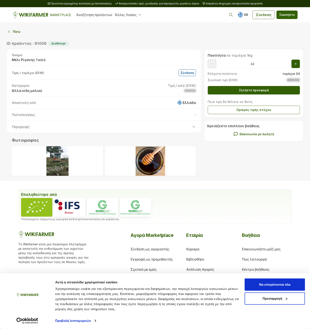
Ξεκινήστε (287, 14)
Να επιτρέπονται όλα (275, 284)
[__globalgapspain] (135, 207)
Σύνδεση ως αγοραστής (150, 249)
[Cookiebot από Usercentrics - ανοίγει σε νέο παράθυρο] (27, 321)
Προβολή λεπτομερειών (73, 320)
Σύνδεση (263, 15)
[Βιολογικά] (36, 207)
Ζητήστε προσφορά (254, 90)
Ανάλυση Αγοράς (200, 269)
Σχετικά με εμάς (144, 269)
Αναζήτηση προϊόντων (94, 15)
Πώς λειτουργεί (254, 259)
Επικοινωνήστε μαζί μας (261, 249)
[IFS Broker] (69, 207)
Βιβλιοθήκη (195, 259)
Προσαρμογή (272, 298)
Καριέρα (192, 249)
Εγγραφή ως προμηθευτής (152, 259)
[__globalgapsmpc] (102, 207)
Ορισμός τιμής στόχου (253, 110)
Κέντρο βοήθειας (256, 269)
